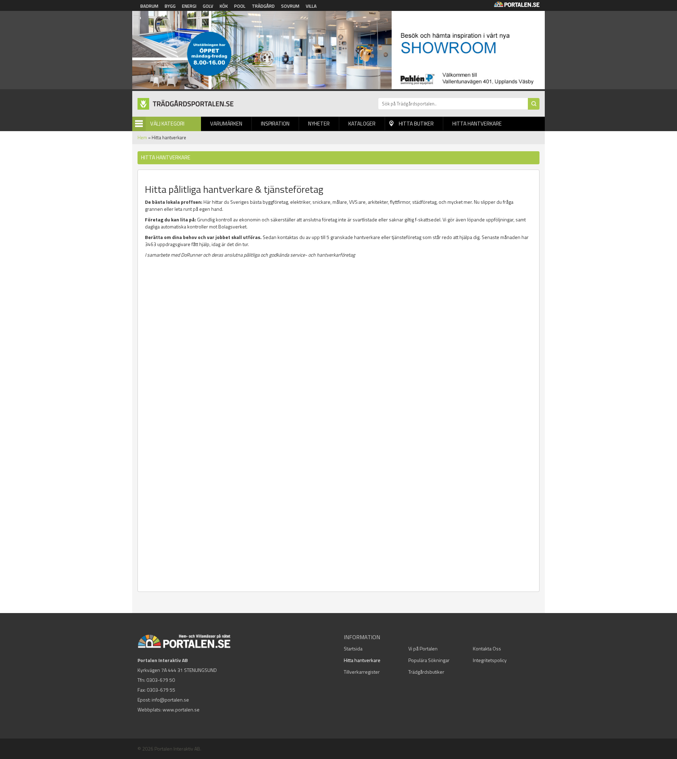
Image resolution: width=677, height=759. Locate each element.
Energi (189, 6)
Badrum (149, 6)
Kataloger (362, 124)
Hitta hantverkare (477, 124)
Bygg (170, 6)
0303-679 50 (160, 680)
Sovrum (290, 6)
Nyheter (319, 124)
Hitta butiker (416, 124)
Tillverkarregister (362, 671)
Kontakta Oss (487, 648)
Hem (142, 137)
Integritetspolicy (490, 660)
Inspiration (275, 124)
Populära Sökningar (429, 660)
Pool (239, 6)
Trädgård (263, 6)
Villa (311, 6)
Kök (224, 6)
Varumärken (226, 124)
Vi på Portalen (423, 648)
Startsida (353, 648)
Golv (208, 6)
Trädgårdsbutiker (426, 671)
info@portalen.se (170, 699)
